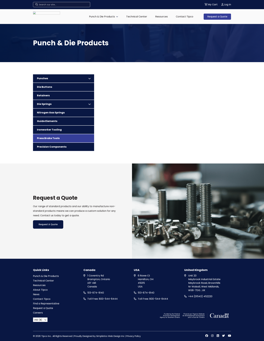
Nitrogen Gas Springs (51, 112)
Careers (38, 312)
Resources (161, 16)
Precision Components (51, 147)
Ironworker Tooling (49, 129)
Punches (42, 78)
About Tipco (40, 290)
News (36, 294)
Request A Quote (48, 224)
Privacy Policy (133, 336)
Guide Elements (47, 121)
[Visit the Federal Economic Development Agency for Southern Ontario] (194, 315)
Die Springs (44, 104)
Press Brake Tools (48, 138)
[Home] (46, 16)
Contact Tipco (184, 16)
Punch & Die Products (102, 16)
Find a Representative (46, 303)
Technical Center (136, 16)
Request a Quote (217, 16)
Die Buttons (44, 87)
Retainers (43, 95)
